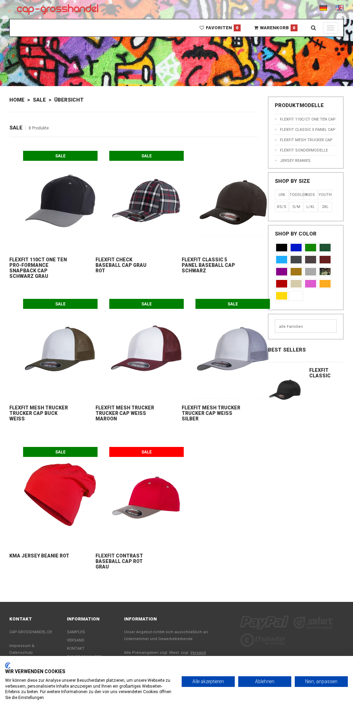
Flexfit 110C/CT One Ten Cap (308, 119)
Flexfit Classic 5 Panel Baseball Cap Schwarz (208, 265)
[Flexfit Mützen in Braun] (310, 259)
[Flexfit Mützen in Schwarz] (281, 247)
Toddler (296, 194)
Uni (282, 194)
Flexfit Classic (320, 372)
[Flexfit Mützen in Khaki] (296, 271)
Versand (75, 640)
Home (16, 100)
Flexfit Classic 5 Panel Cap (307, 129)
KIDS (310, 194)
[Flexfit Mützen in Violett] (281, 271)
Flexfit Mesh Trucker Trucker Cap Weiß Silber (211, 413)
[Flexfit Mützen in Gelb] (281, 296)
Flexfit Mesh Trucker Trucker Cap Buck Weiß (38, 413)
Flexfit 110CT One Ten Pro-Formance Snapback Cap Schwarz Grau (38, 268)
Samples (76, 632)
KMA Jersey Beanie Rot (39, 555)
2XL (325, 207)
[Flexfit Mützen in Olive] (325, 247)
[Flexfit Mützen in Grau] (310, 271)
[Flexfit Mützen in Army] (325, 271)
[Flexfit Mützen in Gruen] (310, 247)
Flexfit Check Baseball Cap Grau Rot (121, 265)
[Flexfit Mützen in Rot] (281, 284)
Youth (325, 194)
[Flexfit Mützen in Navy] (296, 247)
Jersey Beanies (295, 160)
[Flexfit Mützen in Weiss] (296, 296)
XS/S (281, 207)
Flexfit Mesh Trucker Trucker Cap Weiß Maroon (124, 413)
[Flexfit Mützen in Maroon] (325, 259)
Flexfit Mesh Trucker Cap (306, 140)
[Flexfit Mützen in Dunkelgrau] (296, 259)
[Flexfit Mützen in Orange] (325, 284)
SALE (39, 100)
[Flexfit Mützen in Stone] (296, 284)
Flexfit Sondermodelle (304, 150)
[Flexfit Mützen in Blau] (281, 259)
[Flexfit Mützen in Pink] (310, 284)
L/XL (310, 207)
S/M (296, 207)
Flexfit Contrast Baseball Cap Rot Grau (119, 561)
